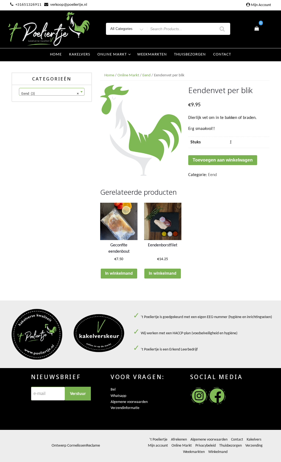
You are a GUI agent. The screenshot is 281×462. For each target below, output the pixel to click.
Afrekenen (179, 440)
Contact (222, 54)
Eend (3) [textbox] (50, 94)
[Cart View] (256, 29)
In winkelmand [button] (119, 273)
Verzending (254, 446)
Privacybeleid (205, 446)
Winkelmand (217, 452)
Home (56, 54)
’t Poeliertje (158, 440)
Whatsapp (118, 396)
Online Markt (128, 75)
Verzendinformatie (125, 408)
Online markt (112, 54)
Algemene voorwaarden (129, 402)
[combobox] (52, 92)
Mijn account (261, 5)
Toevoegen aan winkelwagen (223, 160)
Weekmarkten (152, 54)
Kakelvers (79, 54)
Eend (146, 75)
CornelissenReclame (83, 446)
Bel (113, 390)
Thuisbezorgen (190, 54)
